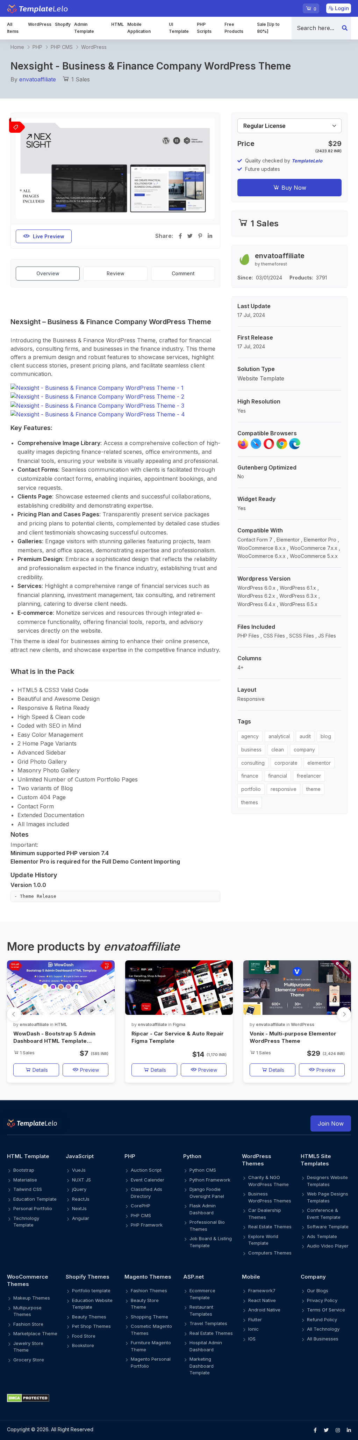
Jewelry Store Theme (28, 1346)
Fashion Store (28, 1324)
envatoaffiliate (37, 79)
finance (249, 776)
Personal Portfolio (32, 1208)
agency (250, 736)
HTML (117, 24)
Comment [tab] (183, 273)
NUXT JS (81, 1180)
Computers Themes (270, 1253)
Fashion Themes (149, 1290)
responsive (283, 789)
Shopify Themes (87, 1276)
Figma (179, 1024)
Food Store (83, 1336)
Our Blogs (317, 1290)
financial (277, 776)
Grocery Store (28, 1359)
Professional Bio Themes (207, 1225)
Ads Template (322, 1236)
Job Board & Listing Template (210, 1242)
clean (277, 749)
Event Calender (147, 1180)
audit (305, 736)
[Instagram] (338, 1430)
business (251, 749)
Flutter (255, 1319)
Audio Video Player (328, 1246)
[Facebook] (315, 1430)
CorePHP (140, 1205)
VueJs (79, 1170)
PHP (37, 47)
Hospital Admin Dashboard (205, 1346)
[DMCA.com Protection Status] (179, 1398)
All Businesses (322, 1338)
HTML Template (28, 1156)
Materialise (25, 1180)
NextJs (79, 1208)
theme (313, 789)
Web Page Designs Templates (327, 1197)
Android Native (264, 1309)
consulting (253, 763)
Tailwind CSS (27, 1189)
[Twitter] (326, 1430)
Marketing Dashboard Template (201, 1365)
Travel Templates (208, 1323)
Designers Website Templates (327, 1180)
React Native (262, 1300)
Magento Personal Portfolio (151, 1362)
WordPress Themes (256, 1160)
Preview (89, 1070)
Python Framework (209, 1180)
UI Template (179, 28)
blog (326, 736)
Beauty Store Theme (145, 1303)
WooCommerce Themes (27, 1280)
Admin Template (84, 28)
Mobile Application (139, 28)
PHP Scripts (204, 28)
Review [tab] (115, 273)
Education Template (35, 1199)
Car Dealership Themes (264, 1213)
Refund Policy (322, 1319)
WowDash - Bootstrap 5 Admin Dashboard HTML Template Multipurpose (54, 1037)
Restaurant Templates (201, 1310)
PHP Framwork (147, 1225)
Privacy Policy (322, 1300)
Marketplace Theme (35, 1333)
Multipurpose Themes (27, 1311)
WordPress (39, 24)
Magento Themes (147, 1276)
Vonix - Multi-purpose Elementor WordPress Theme (293, 1037)
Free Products (233, 28)
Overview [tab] (47, 273)
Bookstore (83, 1345)
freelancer (309, 776)
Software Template (328, 1226)
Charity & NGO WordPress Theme (268, 1180)
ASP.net (193, 1276)
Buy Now (293, 187)
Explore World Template (263, 1240)
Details (39, 1070)
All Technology (323, 1329)
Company (313, 1276)
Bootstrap (23, 1170)
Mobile (251, 1276)
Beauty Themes (89, 1316)
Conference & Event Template (324, 1213)
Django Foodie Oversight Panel (206, 1192)
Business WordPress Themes (269, 1197)
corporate (286, 763)
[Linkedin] (349, 1430)
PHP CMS (62, 47)
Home (17, 47)
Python (192, 1156)
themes (249, 802)
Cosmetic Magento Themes (151, 1329)
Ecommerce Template (202, 1294)
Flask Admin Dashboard (202, 1209)
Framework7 (261, 1290)
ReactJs (81, 1199)
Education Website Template (92, 1303)
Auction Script (146, 1170)
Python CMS (202, 1170)
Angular (80, 1218)
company (304, 749)
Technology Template (26, 1221)
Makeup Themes (31, 1298)
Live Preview (48, 236)
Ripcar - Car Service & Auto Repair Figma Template (177, 1037)
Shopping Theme (149, 1316)
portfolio (251, 789)
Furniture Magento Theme (151, 1346)
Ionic (253, 1329)
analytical (279, 736)
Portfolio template (91, 1290)
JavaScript (80, 1156)
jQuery (79, 1189)
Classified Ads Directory (146, 1192)
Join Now (331, 1123)
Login (341, 8)
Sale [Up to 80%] (268, 28)
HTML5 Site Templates (316, 1160)
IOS (252, 1338)
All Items (13, 28)
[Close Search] (344, 28)
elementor (319, 763)
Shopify (63, 24)
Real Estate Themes (270, 1226)
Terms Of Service (326, 1309)
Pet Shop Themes (91, 1326)
